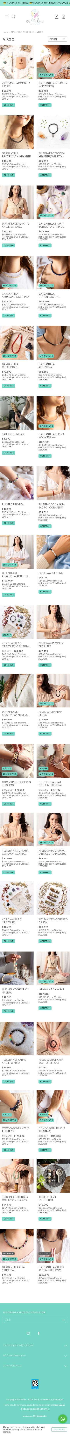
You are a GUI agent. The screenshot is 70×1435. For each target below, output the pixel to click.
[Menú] (6, 17)
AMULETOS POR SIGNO (22, 32)
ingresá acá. (59, 1405)
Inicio (5, 32)
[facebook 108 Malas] (38, 1333)
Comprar (45, 175)
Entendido (59, 1430)
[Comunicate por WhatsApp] (62, 1418)
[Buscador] (13, 17)
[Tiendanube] (35, 1416)
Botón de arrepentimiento (35, 1409)
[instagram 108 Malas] (28, 1333)
